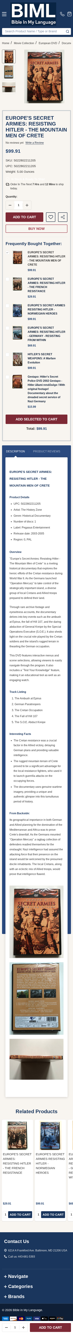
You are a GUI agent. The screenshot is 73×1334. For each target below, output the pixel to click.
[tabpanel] (17, 1170)
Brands (16, 1296)
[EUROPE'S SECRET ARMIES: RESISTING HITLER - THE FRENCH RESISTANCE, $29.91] (17, 1135)
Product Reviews (46, 451)
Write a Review (34, 142)
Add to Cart (24, 217)
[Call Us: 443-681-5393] (63, 14)
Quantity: (11, 196)
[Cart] (69, 14)
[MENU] (4, 14)
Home (5, 43)
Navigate (18, 1276)
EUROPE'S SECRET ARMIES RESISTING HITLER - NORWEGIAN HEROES (46, 309)
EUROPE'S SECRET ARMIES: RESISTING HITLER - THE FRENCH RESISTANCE (17, 1163)
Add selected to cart (36, 419)
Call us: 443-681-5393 (21, 1256)
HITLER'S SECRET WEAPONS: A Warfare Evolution (42, 358)
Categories (20, 1286)
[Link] (33, 14)
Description (15, 451)
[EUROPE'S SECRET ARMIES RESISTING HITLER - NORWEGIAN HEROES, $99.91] (50, 1135)
